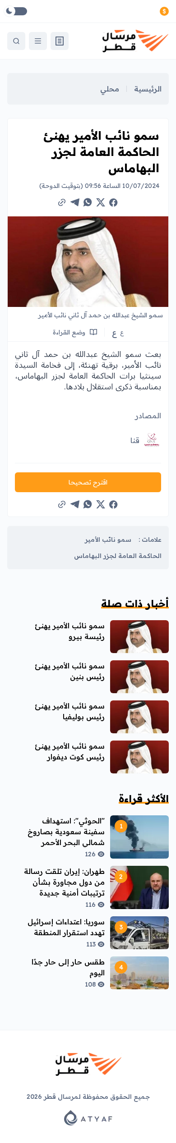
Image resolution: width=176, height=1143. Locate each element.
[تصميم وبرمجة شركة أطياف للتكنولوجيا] (88, 1117)
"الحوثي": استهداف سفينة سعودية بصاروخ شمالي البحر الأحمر (66, 831)
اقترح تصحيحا (88, 482)
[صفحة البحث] (16, 41)
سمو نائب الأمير (108, 539)
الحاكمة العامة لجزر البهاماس (118, 556)
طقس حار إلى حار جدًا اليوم (68, 967)
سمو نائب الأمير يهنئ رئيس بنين (70, 671)
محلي (109, 88)
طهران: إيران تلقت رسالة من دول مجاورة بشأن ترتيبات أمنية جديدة (64, 882)
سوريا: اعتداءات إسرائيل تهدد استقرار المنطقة (66, 927)
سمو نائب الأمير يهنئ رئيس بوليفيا (70, 711)
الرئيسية (148, 88)
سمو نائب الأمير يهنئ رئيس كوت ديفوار (70, 751)
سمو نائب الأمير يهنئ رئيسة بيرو (70, 631)
